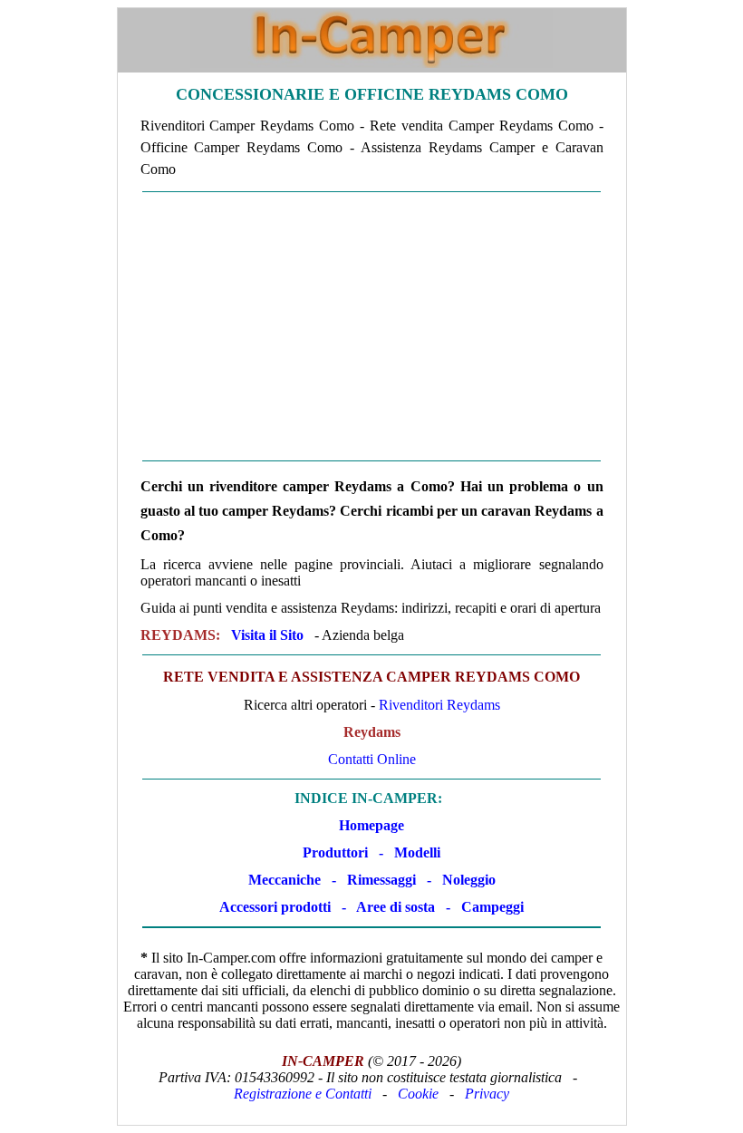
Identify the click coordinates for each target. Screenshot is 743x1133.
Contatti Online (372, 759)
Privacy (487, 1093)
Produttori (335, 852)
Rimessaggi (381, 879)
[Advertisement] (372, 326)
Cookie (418, 1093)
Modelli (417, 852)
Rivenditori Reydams (439, 704)
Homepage (371, 825)
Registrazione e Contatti (303, 1093)
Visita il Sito (267, 635)
